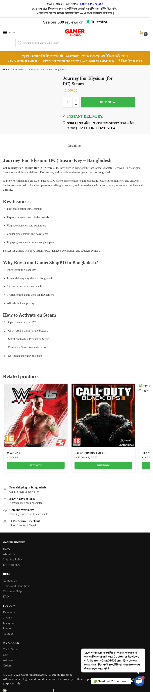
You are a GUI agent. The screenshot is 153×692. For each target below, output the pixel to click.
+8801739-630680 (91, 4)
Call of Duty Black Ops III (90, 452)
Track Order (10, 649)
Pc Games (18, 69)
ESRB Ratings (12, 564)
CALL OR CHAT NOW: (63, 4)
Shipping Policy (13, 559)
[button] (142, 34)
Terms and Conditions (16, 586)
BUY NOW (108, 102)
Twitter (7, 617)
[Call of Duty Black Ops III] (103, 415)
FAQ (6, 596)
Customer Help (12, 591)
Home (6, 69)
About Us (9, 554)
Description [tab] (75, 145)
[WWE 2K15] (36, 415)
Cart (5, 654)
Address (8, 660)
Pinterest (8, 628)
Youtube (8, 633)
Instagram (9, 623)
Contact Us (10, 580)
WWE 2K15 (14, 452)
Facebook (9, 612)
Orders (7, 665)
